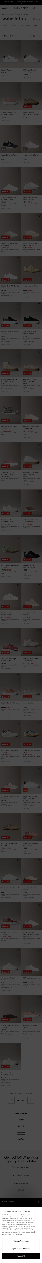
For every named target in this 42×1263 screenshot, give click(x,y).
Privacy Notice (16, 1234)
